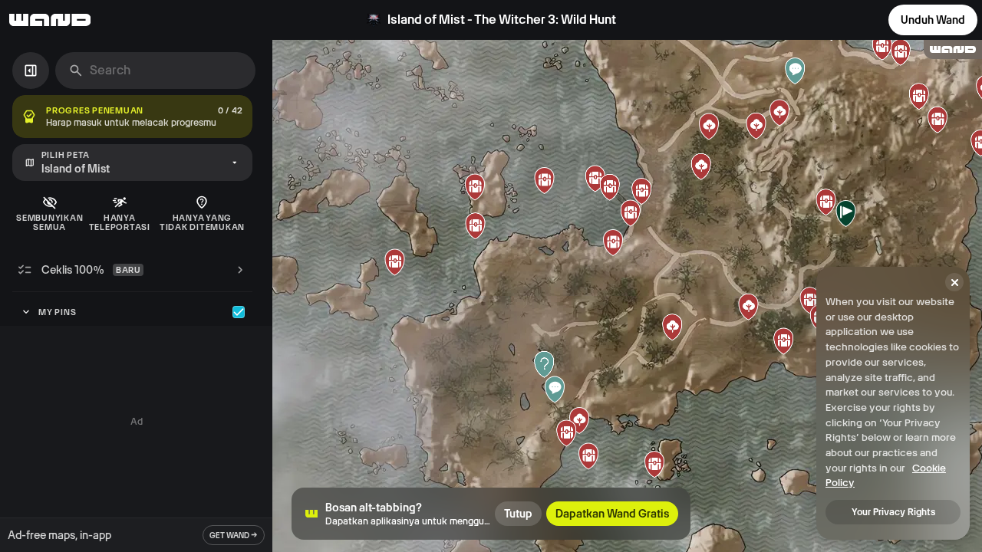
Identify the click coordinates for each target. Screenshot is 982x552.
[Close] (954, 282)
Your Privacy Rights (893, 512)
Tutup (518, 514)
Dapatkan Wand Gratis (612, 514)
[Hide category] (238, 312)
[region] (627, 296)
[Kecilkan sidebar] (30, 70)
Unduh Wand (933, 20)
